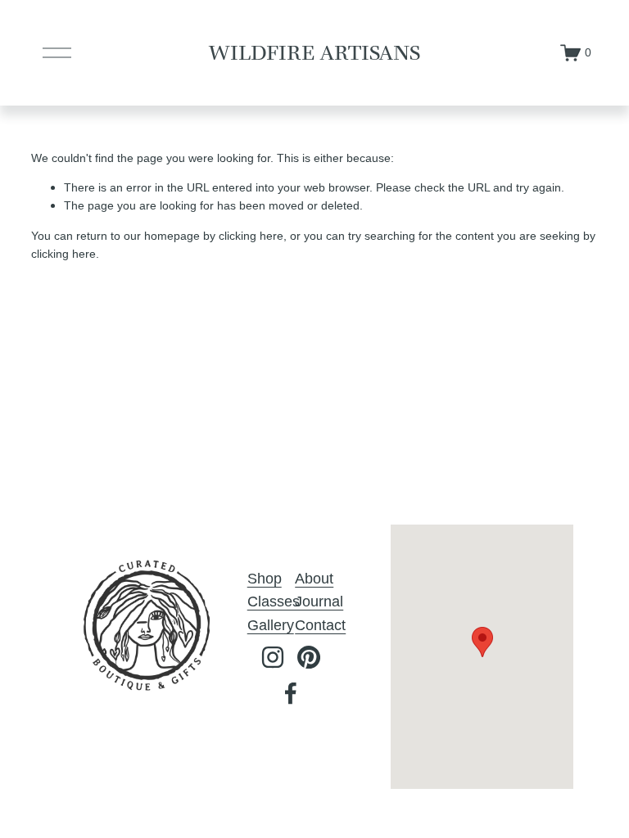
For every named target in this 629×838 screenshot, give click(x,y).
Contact (320, 625)
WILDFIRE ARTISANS (314, 52)
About (314, 579)
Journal (319, 601)
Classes (273, 601)
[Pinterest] (308, 657)
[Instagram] (272, 657)
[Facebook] (290, 693)
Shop (264, 579)
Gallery (270, 625)
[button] (482, 642)
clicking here (251, 235)
